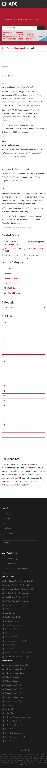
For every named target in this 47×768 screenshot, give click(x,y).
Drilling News (8, 533)
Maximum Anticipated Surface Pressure (19, 653)
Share (5, 68)
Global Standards (21, 48)
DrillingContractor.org (11, 564)
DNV (27, 485)
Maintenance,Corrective (13, 701)
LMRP (7, 633)
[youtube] (29, 750)
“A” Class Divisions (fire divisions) (16, 601)
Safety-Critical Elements (13, 625)
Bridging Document (11, 637)
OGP (7, 485)
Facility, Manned (10, 713)
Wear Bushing (10, 613)
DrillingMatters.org (10, 559)
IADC (27, 464)
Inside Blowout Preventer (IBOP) (16, 597)
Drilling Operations (11, 629)
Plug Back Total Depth (13, 617)
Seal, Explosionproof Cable (14, 673)
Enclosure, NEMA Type (13, 721)
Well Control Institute (12, 293)
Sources (6, 538)
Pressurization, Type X (13, 693)
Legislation (7, 269)
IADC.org (6, 573)
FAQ (4, 523)
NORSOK (17, 485)
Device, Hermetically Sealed (15, 737)
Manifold (8, 605)
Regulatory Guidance (25, 227)
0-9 (4, 323)
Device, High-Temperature (14, 733)
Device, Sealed (10, 729)
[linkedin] (22, 750)
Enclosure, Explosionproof (14, 725)
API (9, 92)
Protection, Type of (35, 249)
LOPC (7, 609)
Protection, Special (13, 255)
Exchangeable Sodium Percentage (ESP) (19, 589)
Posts (9, 48)
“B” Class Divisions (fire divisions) (17, 593)
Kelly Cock (8, 649)
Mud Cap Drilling (10, 645)
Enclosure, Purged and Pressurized (17, 717)
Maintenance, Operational (14, 697)
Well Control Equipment (13, 621)
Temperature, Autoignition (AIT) (16, 657)
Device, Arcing (10, 741)
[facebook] (19, 750)
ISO (11, 485)
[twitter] (25, 750)
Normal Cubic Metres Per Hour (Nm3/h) (19, 581)
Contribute (7, 528)
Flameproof (9, 709)
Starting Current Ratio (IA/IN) (15, 641)
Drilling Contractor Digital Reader (15, 569)
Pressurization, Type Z (13, 685)
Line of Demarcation (12, 705)
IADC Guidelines (10, 288)
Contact (6, 543)
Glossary (6, 518)
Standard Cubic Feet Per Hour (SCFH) (18, 585)
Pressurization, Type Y (13, 689)
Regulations (8, 274)
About (5, 514)
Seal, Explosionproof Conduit (15, 669)
